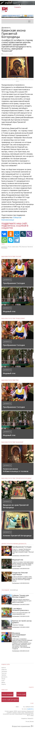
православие (15, 246)
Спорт (2, 680)
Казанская (24, 246)
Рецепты (3, 684)
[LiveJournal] (23, 234)
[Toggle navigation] (29, 21)
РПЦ (20, 246)
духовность (4, 246)
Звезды (3, 678)
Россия (9, 246)
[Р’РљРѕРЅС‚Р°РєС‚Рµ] (4, 234)
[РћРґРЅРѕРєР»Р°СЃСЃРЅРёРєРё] (11, 234)
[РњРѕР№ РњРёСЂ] (17, 234)
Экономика (4, 671)
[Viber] (29, 234)
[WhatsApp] (4, 240)
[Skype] (11, 240)
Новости (3, 667)
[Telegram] (17, 240)
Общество (4, 669)
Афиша (3, 682)
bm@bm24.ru (30, 709)
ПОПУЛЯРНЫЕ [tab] (14, 590)
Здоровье (3, 675)
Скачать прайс (21, 694)
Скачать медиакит (7, 694)
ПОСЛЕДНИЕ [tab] (5, 590)
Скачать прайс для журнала (10, 700)
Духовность (4, 676)
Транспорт (4, 673)
